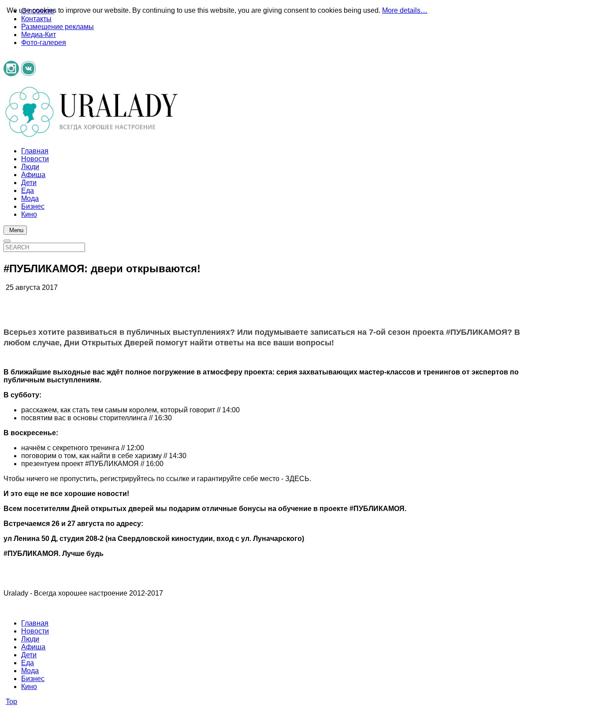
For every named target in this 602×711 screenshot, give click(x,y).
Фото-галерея (43, 42)
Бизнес (33, 678)
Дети (29, 655)
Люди (30, 639)
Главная (34, 623)
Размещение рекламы (57, 26)
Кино (29, 686)
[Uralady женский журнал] (92, 136)
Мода (30, 670)
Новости (35, 631)
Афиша (33, 647)
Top (11, 701)
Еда (27, 663)
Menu (16, 230)
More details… (404, 10)
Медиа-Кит (38, 34)
